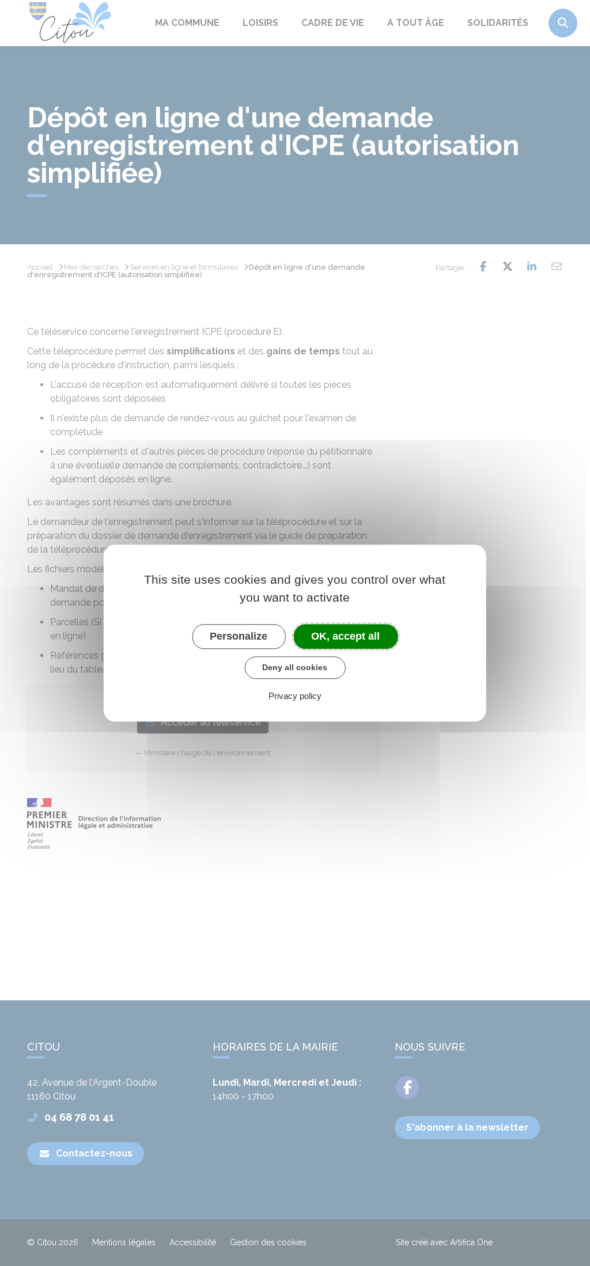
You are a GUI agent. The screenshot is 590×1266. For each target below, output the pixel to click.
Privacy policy (295, 696)
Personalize (238, 636)
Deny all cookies (294, 667)
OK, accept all (345, 636)
